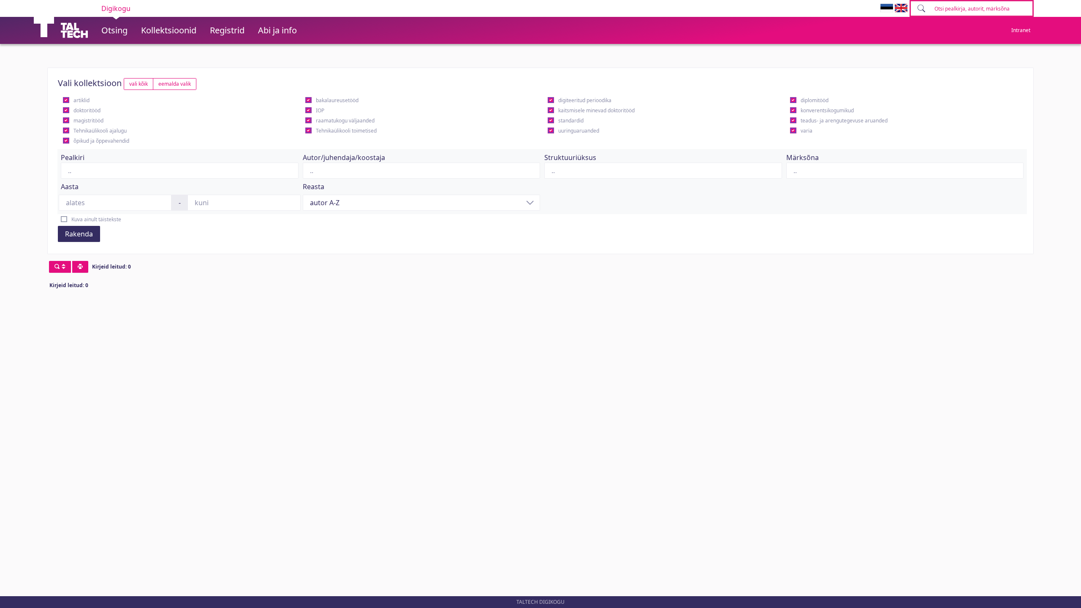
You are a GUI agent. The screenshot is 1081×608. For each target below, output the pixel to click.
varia (806, 130)
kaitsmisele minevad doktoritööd (596, 110)
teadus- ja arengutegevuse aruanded (844, 120)
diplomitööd (814, 100)
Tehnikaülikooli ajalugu (100, 130)
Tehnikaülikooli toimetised (346, 130)
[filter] (60, 267)
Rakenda (79, 234)
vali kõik (138, 83)
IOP (320, 110)
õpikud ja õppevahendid (101, 140)
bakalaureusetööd (337, 100)
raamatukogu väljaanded (345, 120)
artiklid (81, 100)
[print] (80, 267)
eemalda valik (174, 83)
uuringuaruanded (578, 130)
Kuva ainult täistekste (96, 219)
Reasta (313, 186)
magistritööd (88, 120)
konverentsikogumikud (827, 110)
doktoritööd (86, 110)
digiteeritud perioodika (584, 100)
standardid (571, 120)
